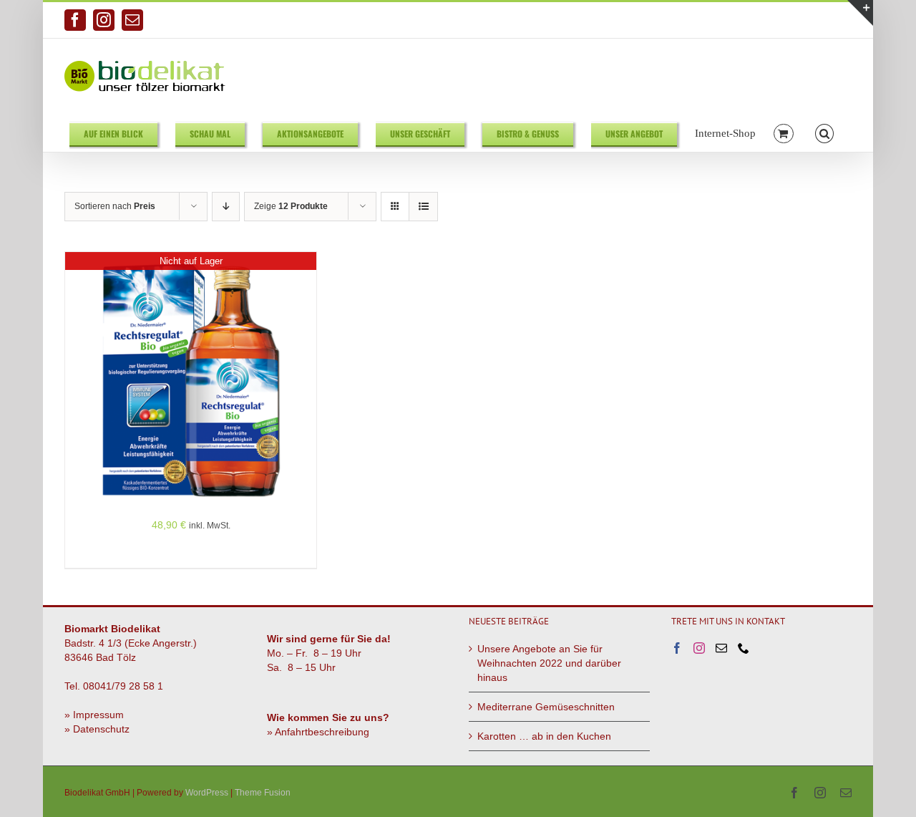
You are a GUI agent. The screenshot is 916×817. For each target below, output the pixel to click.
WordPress (206, 793)
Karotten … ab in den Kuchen (544, 736)
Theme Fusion (263, 793)
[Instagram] (699, 648)
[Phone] (743, 648)
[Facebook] (677, 648)
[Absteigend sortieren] (226, 206)
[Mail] (721, 648)
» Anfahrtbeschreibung (318, 732)
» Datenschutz (97, 729)
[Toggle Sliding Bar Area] (860, 13)
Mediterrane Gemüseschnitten (546, 706)
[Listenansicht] (423, 207)
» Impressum (94, 714)
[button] (824, 133)
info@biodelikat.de (815, 20)
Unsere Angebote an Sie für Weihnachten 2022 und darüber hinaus (549, 663)
